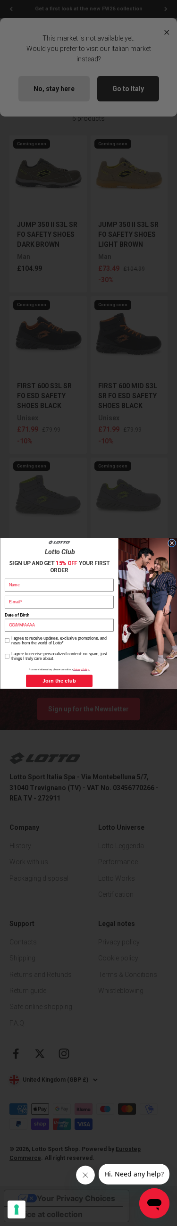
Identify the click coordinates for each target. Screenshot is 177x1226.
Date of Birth (17, 615)
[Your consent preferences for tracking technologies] (16, 1209)
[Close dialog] (171, 542)
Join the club (59, 680)
